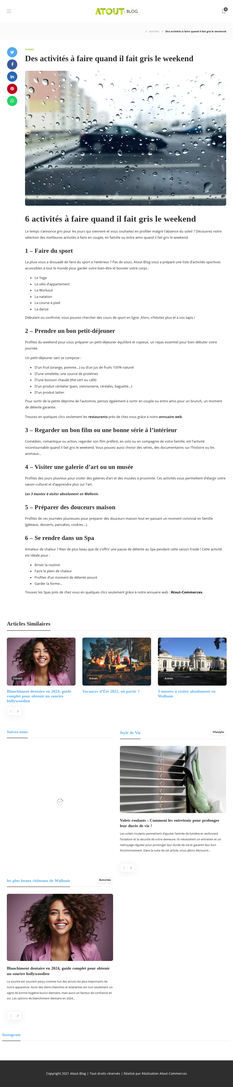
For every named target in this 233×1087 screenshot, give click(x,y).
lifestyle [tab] (218, 732)
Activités (154, 31)
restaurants (98, 416)
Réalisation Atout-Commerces (164, 1073)
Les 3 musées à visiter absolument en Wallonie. (62, 494)
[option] (41, 670)
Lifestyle (17, 678)
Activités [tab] (105, 880)
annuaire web (170, 416)
